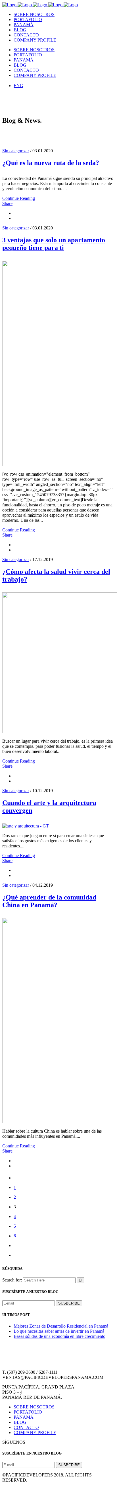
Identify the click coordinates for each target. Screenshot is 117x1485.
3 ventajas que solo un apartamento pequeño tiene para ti (53, 243)
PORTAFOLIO (28, 1412)
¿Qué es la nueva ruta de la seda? (50, 163)
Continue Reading (18, 198)
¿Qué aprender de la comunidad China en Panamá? (49, 901)
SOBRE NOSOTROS (34, 1406)
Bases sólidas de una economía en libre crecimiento (59, 1336)
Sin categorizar (15, 150)
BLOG (20, 1422)
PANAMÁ (24, 1417)
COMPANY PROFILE (35, 1432)
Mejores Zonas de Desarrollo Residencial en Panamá (61, 1326)
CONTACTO (26, 1427)
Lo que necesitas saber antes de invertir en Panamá (59, 1331)
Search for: (12, 1279)
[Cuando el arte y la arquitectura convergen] (25, 825)
